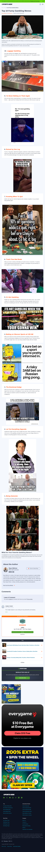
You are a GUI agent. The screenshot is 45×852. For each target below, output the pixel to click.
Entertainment (9, 13)
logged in (11, 599)
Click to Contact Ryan (34, 568)
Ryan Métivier (4, 13)
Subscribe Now (22, 677)
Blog (5, 7)
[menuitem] (12, 806)
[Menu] (42, 4)
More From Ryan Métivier (8, 585)
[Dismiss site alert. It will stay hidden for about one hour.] (43, 1)
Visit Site (22, 632)
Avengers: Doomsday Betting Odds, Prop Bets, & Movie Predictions (21, 657)
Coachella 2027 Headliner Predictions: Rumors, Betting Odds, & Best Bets (22, 651)
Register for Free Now (34, 1)
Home (3, 7)
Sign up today (29, 599)
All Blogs (22, 662)
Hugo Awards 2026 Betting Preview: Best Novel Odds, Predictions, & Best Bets (23, 645)
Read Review (22, 634)
